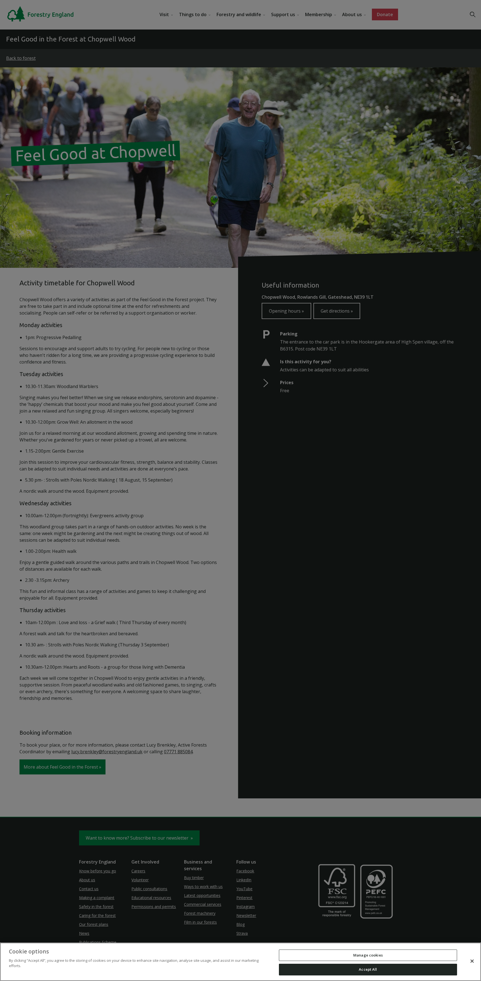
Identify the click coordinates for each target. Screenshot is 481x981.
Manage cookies (368, 955)
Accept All (368, 969)
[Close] (472, 961)
